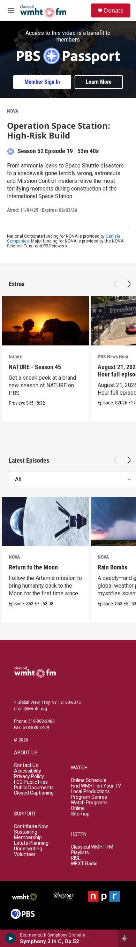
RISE (76, 858)
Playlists (80, 852)
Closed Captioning (34, 793)
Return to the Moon (33, 567)
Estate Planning (31, 843)
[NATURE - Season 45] (45, 320)
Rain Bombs (112, 567)
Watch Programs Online (89, 805)
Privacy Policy (29, 776)
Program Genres (89, 797)
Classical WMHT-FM (92, 847)
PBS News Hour (113, 356)
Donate (113, 10)
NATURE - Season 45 (35, 367)
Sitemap (80, 813)
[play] (10, 938)
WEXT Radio (84, 863)
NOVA (12, 111)
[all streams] (127, 938)
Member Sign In (42, 82)
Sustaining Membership (28, 834)
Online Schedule (88, 780)
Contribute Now (31, 826)
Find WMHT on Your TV (96, 786)
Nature (15, 356)
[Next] (129, 284)
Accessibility (27, 771)
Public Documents (34, 787)
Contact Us (26, 765)
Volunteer (25, 854)
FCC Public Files (31, 782)
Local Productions (90, 791)
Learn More (99, 82)
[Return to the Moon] (45, 521)
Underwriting (28, 848)
